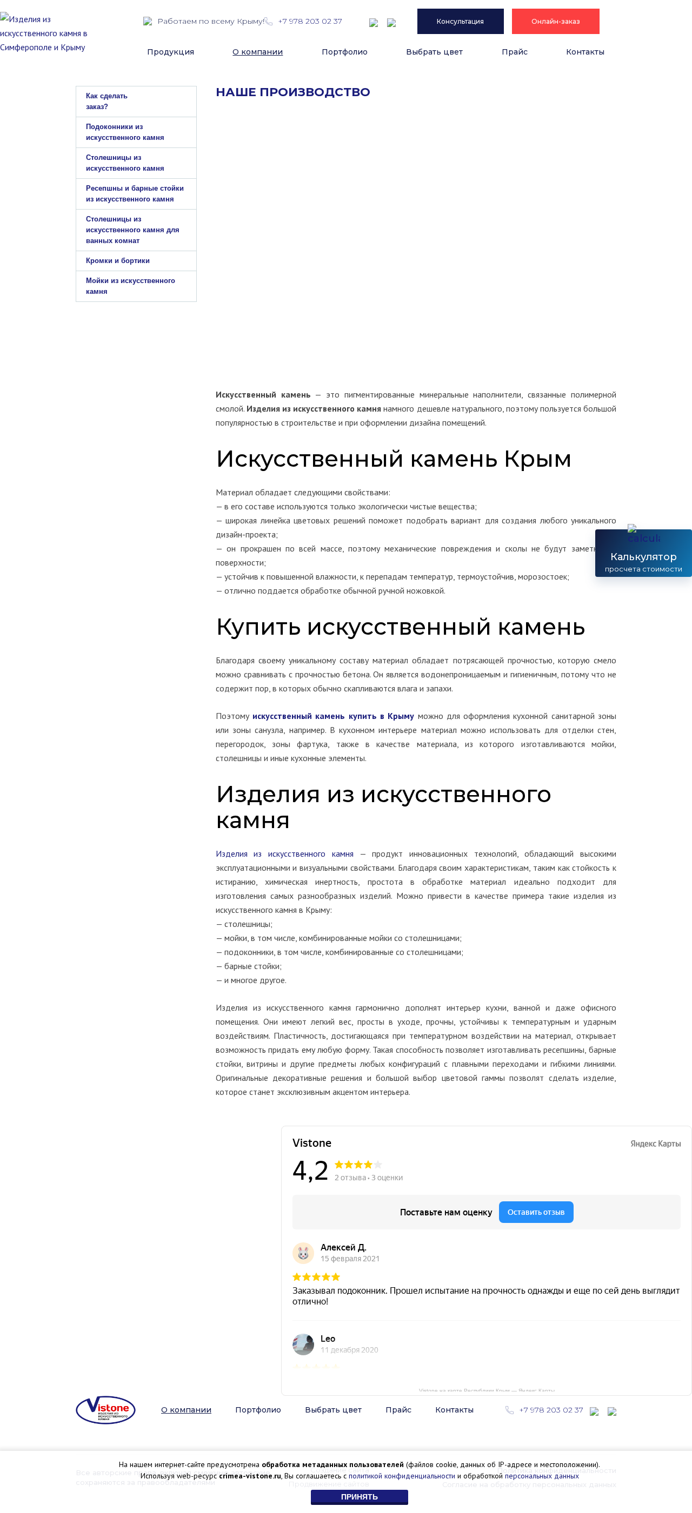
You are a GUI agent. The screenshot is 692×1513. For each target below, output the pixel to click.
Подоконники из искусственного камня (125, 132)
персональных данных (542, 1476)
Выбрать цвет (434, 52)
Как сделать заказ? (107, 101)
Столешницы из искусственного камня (125, 162)
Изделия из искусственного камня (288, 853)
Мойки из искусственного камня (130, 286)
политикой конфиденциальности (402, 1476)
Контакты (585, 52)
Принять (359, 1496)
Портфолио (345, 52)
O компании (257, 52)
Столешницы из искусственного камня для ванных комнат (132, 230)
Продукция (170, 52)
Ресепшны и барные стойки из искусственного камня (135, 193)
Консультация (460, 21)
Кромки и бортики (118, 261)
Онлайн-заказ (555, 21)
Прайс (515, 52)
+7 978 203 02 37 (309, 21)
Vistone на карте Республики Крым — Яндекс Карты (487, 1389)
